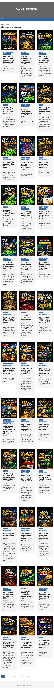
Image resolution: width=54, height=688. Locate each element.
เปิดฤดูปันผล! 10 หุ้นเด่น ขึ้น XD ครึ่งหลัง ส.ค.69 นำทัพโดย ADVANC (44, 215)
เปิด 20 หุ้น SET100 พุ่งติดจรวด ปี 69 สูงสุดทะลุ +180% (9, 212)
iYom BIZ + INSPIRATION (27, 9)
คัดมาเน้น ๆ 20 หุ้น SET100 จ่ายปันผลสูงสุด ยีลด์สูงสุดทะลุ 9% (9, 320)
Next (28, 676)
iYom (6, 66)
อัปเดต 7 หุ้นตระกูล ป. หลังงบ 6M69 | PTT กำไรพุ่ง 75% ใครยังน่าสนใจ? (27, 113)
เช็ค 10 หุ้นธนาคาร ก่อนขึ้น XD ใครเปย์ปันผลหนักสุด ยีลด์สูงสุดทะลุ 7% (27, 645)
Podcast (5, 52)
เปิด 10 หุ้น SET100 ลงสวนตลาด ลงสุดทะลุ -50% (26, 318)
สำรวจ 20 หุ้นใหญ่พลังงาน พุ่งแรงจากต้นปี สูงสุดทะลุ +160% (45, 478)
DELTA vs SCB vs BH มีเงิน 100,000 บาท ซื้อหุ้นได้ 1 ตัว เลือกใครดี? (27, 165)
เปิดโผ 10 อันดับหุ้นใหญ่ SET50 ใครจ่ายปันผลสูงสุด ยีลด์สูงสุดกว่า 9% (26, 60)
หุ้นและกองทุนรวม (7, 53)
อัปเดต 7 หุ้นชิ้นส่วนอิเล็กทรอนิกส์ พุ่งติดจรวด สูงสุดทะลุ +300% (9, 265)
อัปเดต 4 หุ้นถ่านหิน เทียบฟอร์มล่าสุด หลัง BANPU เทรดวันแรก (45, 371)
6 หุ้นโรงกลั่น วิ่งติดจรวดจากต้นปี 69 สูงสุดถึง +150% (8, 165)
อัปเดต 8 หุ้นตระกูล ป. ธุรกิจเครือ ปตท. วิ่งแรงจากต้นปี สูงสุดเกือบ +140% (26, 266)
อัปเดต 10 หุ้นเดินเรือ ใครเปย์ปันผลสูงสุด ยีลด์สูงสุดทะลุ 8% (8, 536)
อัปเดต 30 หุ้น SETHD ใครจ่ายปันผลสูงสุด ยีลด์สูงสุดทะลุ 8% (44, 165)
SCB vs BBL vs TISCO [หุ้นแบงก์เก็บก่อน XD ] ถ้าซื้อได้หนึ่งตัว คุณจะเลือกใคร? (44, 644)
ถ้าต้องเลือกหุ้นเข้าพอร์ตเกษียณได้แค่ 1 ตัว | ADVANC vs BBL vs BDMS (26, 536)
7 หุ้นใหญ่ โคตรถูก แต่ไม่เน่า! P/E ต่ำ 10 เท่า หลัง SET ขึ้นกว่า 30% (9, 371)
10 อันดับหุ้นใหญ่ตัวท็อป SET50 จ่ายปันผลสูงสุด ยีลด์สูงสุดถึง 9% (26, 427)
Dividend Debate (7, 419)
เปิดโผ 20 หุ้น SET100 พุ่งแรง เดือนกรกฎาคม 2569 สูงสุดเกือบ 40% (26, 594)
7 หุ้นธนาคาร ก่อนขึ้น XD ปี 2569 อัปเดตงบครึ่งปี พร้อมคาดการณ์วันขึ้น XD (27, 479)
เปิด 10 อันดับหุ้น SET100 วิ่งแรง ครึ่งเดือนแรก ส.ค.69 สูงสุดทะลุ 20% (26, 215)
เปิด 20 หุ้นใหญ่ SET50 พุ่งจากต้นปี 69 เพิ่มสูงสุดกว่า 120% (8, 110)
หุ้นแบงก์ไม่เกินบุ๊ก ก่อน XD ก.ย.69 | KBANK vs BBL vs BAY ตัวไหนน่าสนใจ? (44, 266)
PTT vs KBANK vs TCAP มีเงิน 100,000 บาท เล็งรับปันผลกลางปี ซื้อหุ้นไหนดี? (9, 60)
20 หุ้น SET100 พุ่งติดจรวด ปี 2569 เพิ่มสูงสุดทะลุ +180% (44, 427)
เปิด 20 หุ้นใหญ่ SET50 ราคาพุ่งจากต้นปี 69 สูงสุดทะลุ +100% (45, 320)
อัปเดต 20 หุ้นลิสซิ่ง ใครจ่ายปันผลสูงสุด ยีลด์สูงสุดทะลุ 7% (44, 110)
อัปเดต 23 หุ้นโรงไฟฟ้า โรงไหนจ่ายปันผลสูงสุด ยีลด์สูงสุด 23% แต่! (8, 645)
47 (22, 676)
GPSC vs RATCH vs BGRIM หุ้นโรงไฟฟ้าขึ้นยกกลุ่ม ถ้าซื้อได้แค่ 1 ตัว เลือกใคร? (9, 429)
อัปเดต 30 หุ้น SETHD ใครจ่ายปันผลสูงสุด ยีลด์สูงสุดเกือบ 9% (44, 536)
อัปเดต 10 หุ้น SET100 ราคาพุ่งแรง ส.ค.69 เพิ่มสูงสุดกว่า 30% (44, 59)
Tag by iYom (6, 421)
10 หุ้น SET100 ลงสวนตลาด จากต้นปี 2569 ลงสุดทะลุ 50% (9, 595)
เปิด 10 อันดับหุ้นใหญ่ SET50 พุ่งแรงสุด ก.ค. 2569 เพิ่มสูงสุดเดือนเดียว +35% (9, 477)
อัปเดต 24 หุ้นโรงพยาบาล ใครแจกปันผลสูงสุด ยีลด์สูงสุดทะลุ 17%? (26, 371)
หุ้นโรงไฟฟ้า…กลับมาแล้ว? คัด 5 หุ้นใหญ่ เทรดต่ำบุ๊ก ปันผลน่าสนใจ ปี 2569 (44, 596)
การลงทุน (10, 52)
